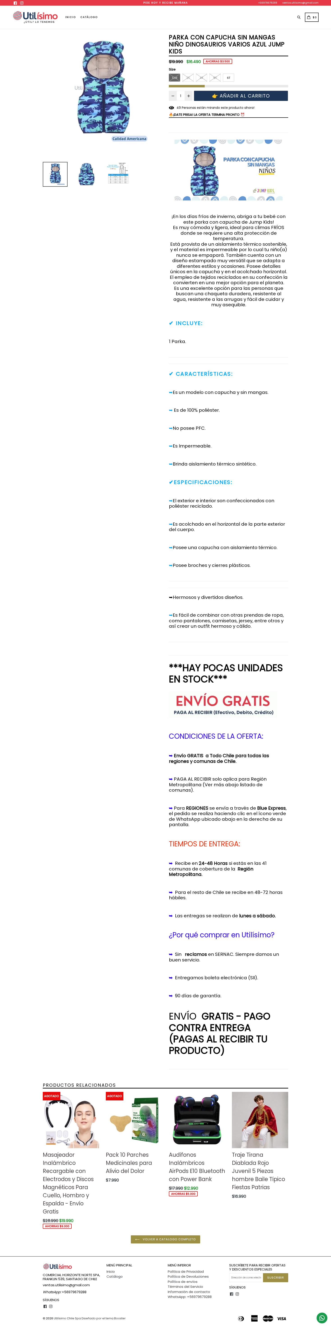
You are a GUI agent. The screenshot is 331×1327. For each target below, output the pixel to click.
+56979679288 (267, 3)
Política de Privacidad (186, 1271)
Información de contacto (189, 1291)
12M (174, 78)
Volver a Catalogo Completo (169, 1239)
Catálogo (89, 17)
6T (228, 78)
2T (188, 78)
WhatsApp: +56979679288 (190, 1296)
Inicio (70, 17)
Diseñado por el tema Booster (104, 1318)
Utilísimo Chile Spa (67, 1318)
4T (201, 78)
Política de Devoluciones (188, 1276)
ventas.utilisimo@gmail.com (300, 3)
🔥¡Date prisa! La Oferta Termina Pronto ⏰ (207, 114)
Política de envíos (182, 1281)
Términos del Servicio (185, 1286)
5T (215, 78)
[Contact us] (322, 1318)
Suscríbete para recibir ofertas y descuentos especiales (257, 1267)
